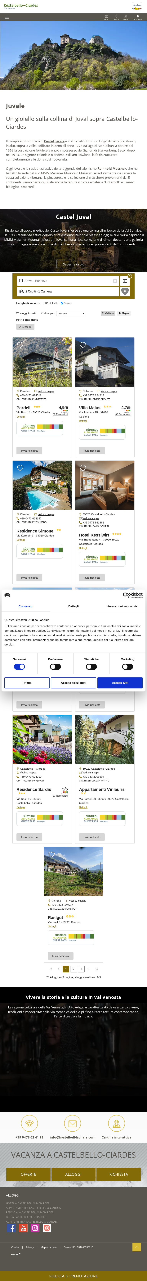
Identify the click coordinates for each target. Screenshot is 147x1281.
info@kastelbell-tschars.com (73, 1137)
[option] (73, 55)
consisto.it (16, 1254)
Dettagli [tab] (73, 606)
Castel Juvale (54, 141)
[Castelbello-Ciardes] (65, 6)
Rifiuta (27, 682)
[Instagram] (35, 1228)
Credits (15, 1247)
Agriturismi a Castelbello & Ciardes (32, 1221)
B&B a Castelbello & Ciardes (26, 1217)
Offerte (28, 1174)
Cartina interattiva (116, 1137)
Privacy (30, 1247)
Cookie (67, 1247)
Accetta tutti (120, 682)
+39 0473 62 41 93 (29, 1137)
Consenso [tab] (25, 606)
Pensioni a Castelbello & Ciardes (29, 1212)
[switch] (55, 667)
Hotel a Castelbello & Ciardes (27, 1203)
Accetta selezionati (73, 682)
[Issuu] (47, 1228)
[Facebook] (11, 1228)
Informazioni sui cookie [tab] (121, 606)
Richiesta (118, 1174)
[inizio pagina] (136, 1247)
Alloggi (73, 1174)
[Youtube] (23, 1228)
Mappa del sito (48, 1247)
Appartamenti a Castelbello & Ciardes (33, 1208)
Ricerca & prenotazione (73, 1276)
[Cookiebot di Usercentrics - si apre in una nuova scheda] (126, 595)
